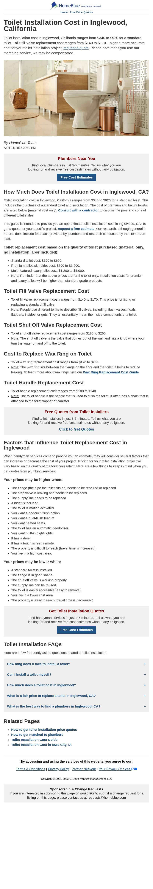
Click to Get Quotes (76, 429)
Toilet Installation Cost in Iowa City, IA (41, 745)
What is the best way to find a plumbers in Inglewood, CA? (53, 706)
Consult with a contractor (78, 210)
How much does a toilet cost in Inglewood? (41, 685)
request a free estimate (76, 229)
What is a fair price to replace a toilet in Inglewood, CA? (51, 696)
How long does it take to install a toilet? (38, 664)
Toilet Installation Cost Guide (34, 740)
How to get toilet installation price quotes (44, 730)
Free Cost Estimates (76, 177)
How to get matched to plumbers (37, 735)
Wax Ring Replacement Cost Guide (111, 372)
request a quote (76, 48)
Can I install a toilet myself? (29, 674)
